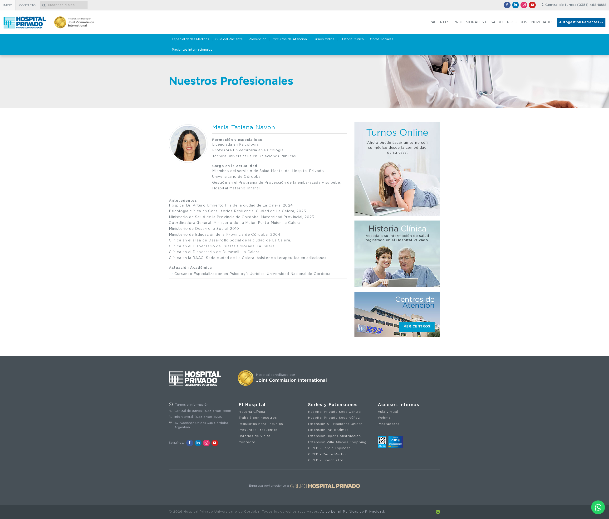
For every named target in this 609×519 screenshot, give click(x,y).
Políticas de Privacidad (363, 511)
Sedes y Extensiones (333, 405)
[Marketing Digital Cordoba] (438, 511)
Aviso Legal (330, 511)
